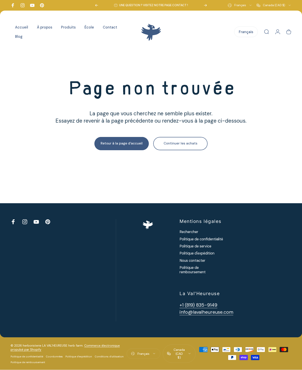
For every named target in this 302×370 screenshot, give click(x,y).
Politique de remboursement (193, 270)
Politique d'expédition (197, 253)
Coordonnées (54, 356)
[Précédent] (96, 5)
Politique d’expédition (78, 356)
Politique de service (195, 246)
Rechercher (189, 232)
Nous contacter (192, 260)
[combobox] (240, 5)
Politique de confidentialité (201, 239)
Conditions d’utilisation (109, 356)
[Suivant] (205, 5)
